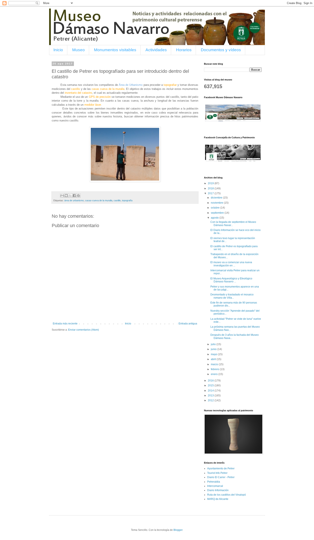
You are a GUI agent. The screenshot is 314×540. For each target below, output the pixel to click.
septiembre (217, 212)
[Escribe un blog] (66, 195)
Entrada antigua (188, 323)
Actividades (156, 50)
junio (214, 349)
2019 (211, 183)
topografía (127, 200)
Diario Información (218, 490)
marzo (215, 364)
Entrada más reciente (65, 323)
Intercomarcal (215, 486)
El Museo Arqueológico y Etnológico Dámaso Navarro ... (231, 280)
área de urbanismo (74, 200)
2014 (211, 390)
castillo (117, 200)
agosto (215, 217)
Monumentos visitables (115, 50)
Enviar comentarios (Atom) (83, 329)
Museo (78, 50)
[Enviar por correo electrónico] (62, 195)
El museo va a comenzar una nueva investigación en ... (231, 264)
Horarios (184, 50)
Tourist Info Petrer (217, 472)
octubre (215, 207)
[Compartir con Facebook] (74, 195)
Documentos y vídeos (221, 50)
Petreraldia (213, 481)
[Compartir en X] (70, 195)
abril (214, 359)
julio (213, 344)
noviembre (217, 202)
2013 (211, 395)
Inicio (58, 50)
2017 (211, 193)
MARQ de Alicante (217, 499)
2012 (211, 400)
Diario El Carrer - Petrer (221, 477)
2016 (211, 380)
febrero (215, 369)
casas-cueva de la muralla (98, 200)
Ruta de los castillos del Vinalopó (226, 494)
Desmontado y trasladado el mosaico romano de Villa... (232, 296)
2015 (211, 385)
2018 (211, 188)
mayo (214, 354)
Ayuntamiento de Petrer (221, 468)
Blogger (177, 529)
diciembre (217, 197)
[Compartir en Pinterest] (78, 195)
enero (214, 374)
